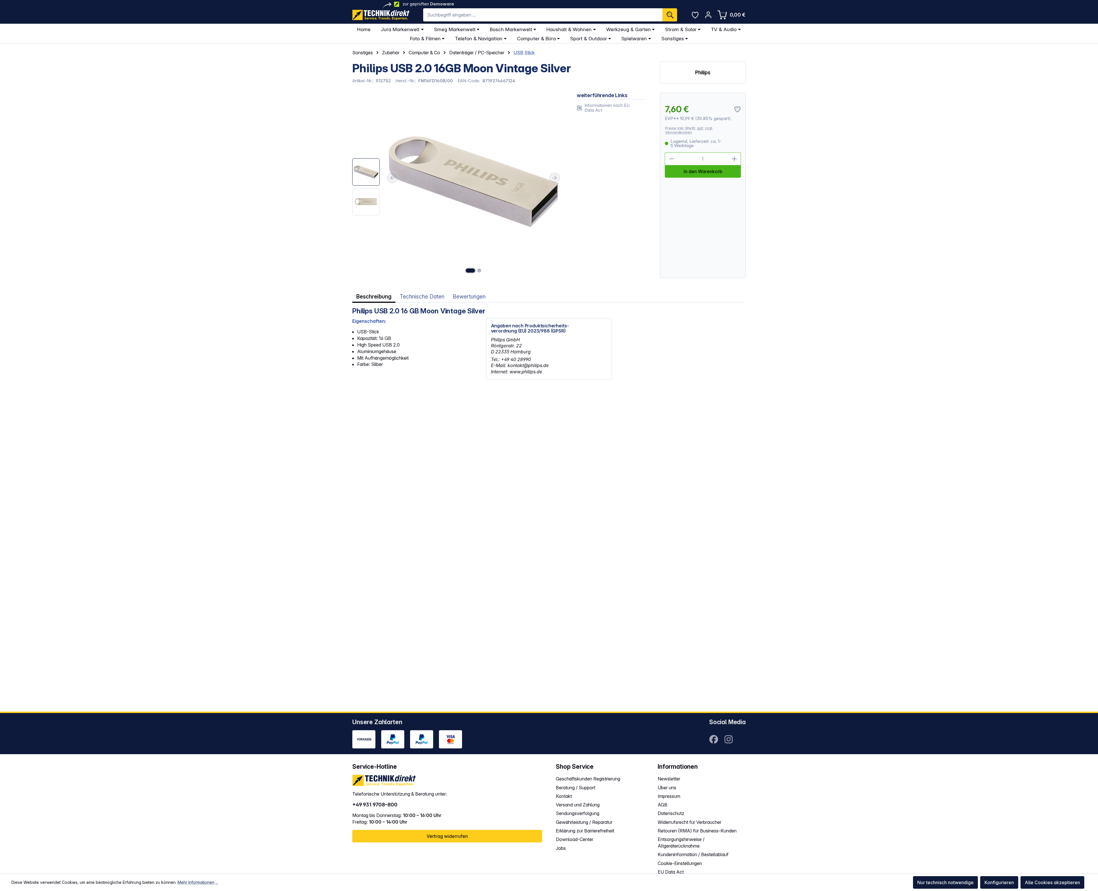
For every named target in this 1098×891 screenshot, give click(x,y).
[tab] (373, 296)
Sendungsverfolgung (577, 813)
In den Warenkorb (703, 171)
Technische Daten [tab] (422, 296)
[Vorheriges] (392, 178)
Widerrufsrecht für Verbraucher (689, 822)
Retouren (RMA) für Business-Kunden (697, 831)
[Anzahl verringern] (671, 158)
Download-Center (574, 839)
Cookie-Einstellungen (680, 863)
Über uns (667, 787)
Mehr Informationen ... (198, 882)
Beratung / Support (575, 787)
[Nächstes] (554, 178)
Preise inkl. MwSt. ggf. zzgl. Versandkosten (689, 130)
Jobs (561, 848)
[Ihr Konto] (708, 15)
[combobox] (543, 14)
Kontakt (564, 796)
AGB (662, 805)
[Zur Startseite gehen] (380, 15)
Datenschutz (671, 813)
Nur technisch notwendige (945, 882)
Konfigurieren (999, 882)
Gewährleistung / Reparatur (584, 822)
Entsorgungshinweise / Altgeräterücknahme (681, 842)
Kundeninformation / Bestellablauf (693, 854)
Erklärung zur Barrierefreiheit (585, 831)
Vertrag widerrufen (447, 836)
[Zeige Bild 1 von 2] (470, 271)
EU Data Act (671, 872)
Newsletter (669, 779)
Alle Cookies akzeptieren (1052, 882)
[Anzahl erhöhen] (734, 158)
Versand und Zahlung (578, 805)
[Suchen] (670, 14)
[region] (457, 186)
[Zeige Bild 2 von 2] (479, 271)
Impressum (669, 796)
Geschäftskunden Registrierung (588, 779)
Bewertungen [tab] (469, 296)
